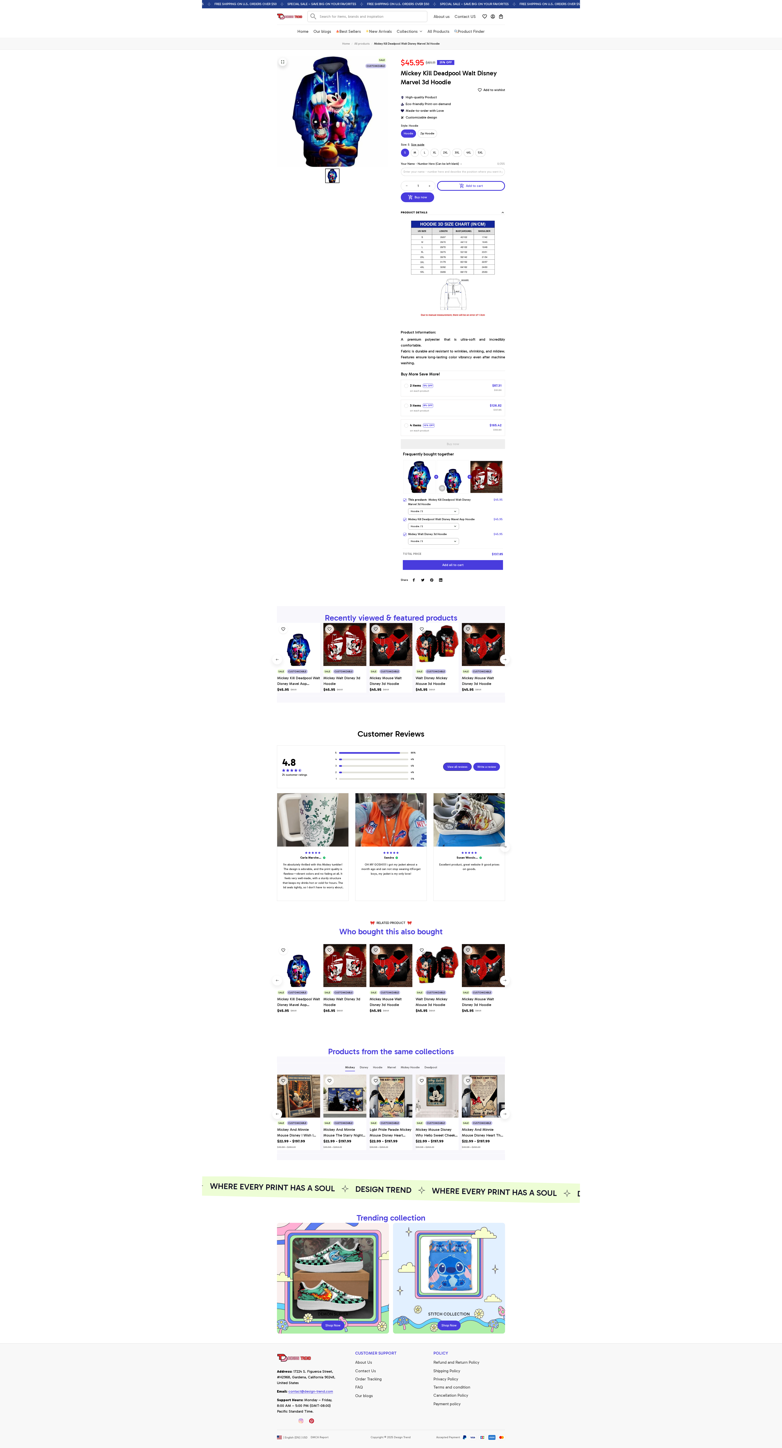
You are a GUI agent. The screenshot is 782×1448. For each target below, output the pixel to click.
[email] (310, 1391)
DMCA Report (319, 1437)
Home (346, 43)
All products (362, 43)
